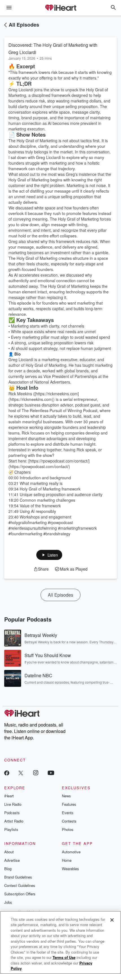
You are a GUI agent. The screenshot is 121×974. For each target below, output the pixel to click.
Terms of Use (64, 957)
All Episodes (24, 24)
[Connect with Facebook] (6, 772)
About (9, 851)
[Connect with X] (21, 772)
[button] (49, 555)
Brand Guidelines (18, 877)
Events (67, 812)
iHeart (9, 795)
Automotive (71, 851)
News (66, 795)
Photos (67, 829)
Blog (8, 868)
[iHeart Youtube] (51, 772)
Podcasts (12, 812)
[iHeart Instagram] (35, 772)
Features (69, 804)
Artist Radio (13, 821)
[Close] (112, 920)
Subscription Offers (19, 893)
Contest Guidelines (19, 885)
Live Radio (12, 804)
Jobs (8, 902)
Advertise (12, 860)
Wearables (70, 868)
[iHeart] (60, 8)
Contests (69, 821)
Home (66, 860)
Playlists (11, 829)
